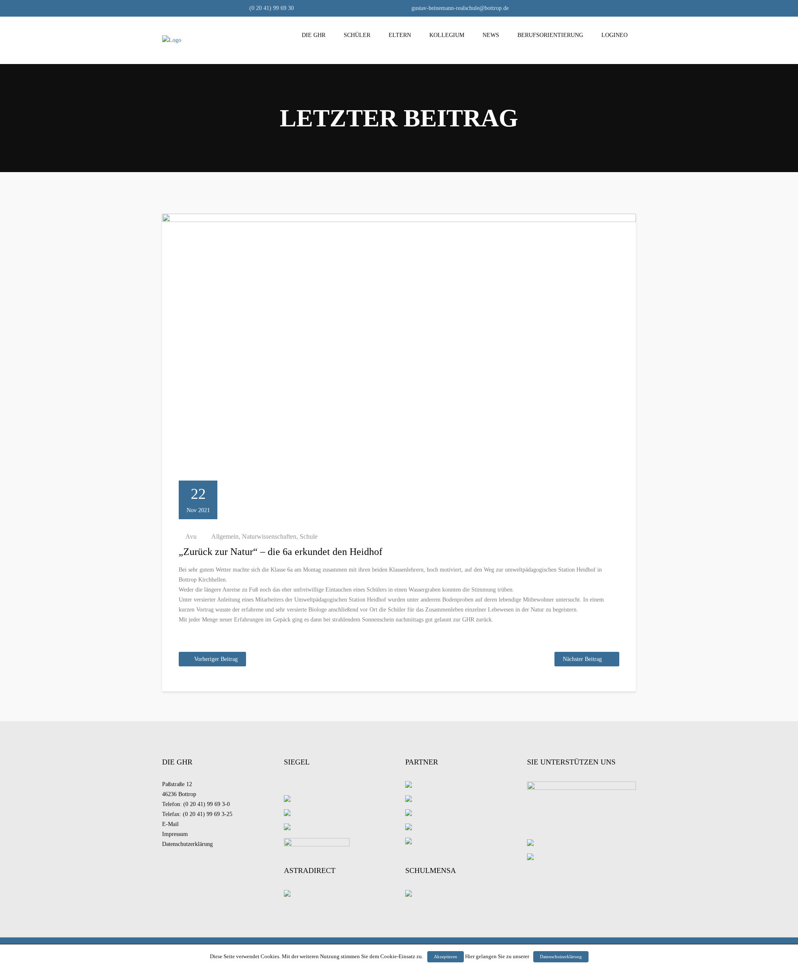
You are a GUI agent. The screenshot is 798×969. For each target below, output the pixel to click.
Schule (309, 536)
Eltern (400, 35)
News (491, 35)
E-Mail (170, 824)
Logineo (614, 35)
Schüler (357, 35)
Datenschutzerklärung (187, 844)
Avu (191, 536)
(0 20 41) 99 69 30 (271, 8)
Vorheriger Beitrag (216, 659)
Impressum (175, 834)
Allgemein (225, 536)
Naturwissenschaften (269, 536)
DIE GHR (313, 35)
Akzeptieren (445, 956)
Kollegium (446, 35)
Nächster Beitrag (582, 659)
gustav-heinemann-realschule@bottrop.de (459, 8)
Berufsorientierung (550, 35)
